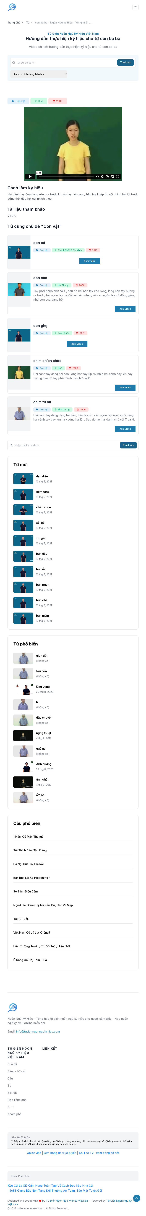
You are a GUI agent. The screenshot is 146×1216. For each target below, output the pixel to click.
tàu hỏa (41, 671)
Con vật (20, 101)
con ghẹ (40, 326)
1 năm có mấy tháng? (28, 836)
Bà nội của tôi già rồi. (28, 864)
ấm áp (40, 795)
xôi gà (40, 522)
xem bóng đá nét (107, 1153)
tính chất (42, 779)
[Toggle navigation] (135, 7)
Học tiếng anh (17, 1100)
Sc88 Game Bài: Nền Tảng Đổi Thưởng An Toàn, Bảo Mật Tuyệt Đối (55, 1190)
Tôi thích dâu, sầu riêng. (30, 850)
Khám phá (14, 1114)
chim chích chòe (47, 361)
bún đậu (41, 553)
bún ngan (42, 584)
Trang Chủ (13, 22)
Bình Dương (64, 409)
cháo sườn (43, 507)
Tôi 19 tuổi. (21, 919)
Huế (40, 101)
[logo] (12, 1006)
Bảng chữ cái (16, 1071)
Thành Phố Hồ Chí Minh (70, 250)
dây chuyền (44, 717)
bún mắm (42, 615)
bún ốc (41, 569)
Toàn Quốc (63, 333)
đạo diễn (42, 476)
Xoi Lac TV (86, 1153)
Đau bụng (43, 686)
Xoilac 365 (34, 1153)
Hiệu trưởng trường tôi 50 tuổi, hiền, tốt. (42, 946)
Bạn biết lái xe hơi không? (31, 877)
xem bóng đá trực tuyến (60, 1153)
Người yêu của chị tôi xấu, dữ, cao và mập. (43, 905)
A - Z (10, 1107)
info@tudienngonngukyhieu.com (38, 1031)
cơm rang (42, 491)
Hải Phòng (63, 285)
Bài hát (12, 1092)
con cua (40, 278)
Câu (10, 1078)
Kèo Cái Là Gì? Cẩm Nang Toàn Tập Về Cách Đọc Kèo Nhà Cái (50, 1185)
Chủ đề (12, 1064)
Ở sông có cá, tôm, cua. (30, 960)
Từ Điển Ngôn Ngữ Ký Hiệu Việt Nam (67, 1200)
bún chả (41, 600)
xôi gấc (41, 538)
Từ (27, 22)
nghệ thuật (43, 733)
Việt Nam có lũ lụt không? (31, 932)
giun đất (41, 655)
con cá (39, 243)
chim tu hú (42, 402)
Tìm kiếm (125, 62)
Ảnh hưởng (43, 764)
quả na (41, 748)
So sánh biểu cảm (25, 891)
